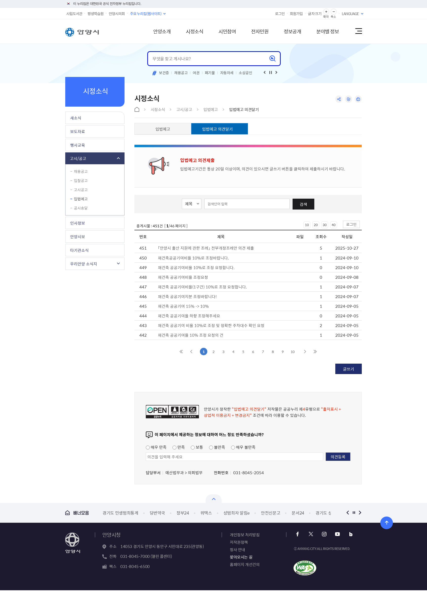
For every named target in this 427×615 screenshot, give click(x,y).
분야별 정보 (327, 31)
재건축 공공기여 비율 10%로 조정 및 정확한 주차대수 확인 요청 (211, 325)
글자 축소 (333, 12)
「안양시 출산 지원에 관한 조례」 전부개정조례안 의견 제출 (206, 248)
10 (307, 224)
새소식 (75, 118)
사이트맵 (358, 31)
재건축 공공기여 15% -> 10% (183, 306)
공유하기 (338, 99)
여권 (196, 72)
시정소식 (194, 31)
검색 (303, 204)
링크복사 (348, 99)
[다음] (276, 72)
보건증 (164, 72)
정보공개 (292, 31)
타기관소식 (79, 250)
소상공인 (245, 72)
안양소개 (162, 31)
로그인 (280, 13)
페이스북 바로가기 (297, 534)
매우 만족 (158, 447)
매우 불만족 (245, 447)
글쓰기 (348, 369)
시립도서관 (74, 13)
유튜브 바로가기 (337, 534)
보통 (199, 447)
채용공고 (181, 72)
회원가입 (296, 13)
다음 (360, 513)
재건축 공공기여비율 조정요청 (183, 277)
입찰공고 (81, 180)
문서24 (298, 513)
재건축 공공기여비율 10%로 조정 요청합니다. (196, 267)
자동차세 (227, 72)
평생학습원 (95, 13)
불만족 (219, 447)
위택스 (206, 513)
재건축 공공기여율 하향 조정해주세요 (189, 316)
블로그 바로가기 (350, 534)
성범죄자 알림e (236, 513)
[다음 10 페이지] (305, 351)
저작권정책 (239, 542)
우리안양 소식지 (83, 264)
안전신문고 (270, 513)
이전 (347, 513)
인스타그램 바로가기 (324, 534)
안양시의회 (117, 13)
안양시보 (77, 236)
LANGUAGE (350, 13)
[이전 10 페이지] (191, 351)
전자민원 (259, 31)
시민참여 (227, 31)
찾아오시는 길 (241, 557)
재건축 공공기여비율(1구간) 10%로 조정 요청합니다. (202, 287)
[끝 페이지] (315, 351)
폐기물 (210, 72)
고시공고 (81, 189)
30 (325, 224)
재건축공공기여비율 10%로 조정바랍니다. (193, 258)
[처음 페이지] (181, 351)
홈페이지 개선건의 (244, 564)
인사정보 (77, 223)
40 (334, 224)
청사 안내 (237, 549)
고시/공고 (78, 158)
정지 (354, 513)
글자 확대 (326, 12)
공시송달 (81, 208)
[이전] (264, 72)
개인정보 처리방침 (244, 535)
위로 (386, 523)
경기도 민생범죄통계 (120, 513)
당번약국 (157, 513)
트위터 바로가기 (310, 534)
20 (316, 224)
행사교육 (77, 145)
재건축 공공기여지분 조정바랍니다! (187, 296)
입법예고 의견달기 (244, 109)
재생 (270, 72)
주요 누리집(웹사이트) (145, 13)
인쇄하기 (358, 99)
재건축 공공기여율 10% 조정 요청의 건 (190, 335)
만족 (180, 447)
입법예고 (81, 199)
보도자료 (77, 131)
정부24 (182, 513)
